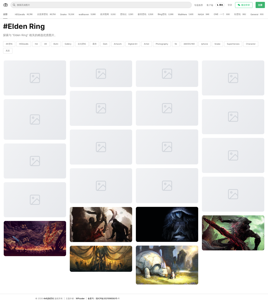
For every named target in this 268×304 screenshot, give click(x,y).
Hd (36, 44)
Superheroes (233, 44)
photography (162, 44)
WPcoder (80, 298)
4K (45, 44)
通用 (94, 44)
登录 (230, 5)
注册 (260, 5)
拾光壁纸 (82, 44)
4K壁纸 (9, 44)
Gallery (68, 44)
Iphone (204, 44)
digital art (132, 44)
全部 (5, 14)
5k (176, 44)
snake (217, 44)
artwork (118, 44)
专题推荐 (198, 5)
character (251, 44)
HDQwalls (23, 44)
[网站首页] (5, 4)
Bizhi (56, 44)
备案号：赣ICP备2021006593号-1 (103, 298)
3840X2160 (189, 44)
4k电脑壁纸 (48, 298)
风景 (8, 50)
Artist (146, 44)
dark (105, 44)
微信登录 (245, 5)
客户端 (210, 5)
